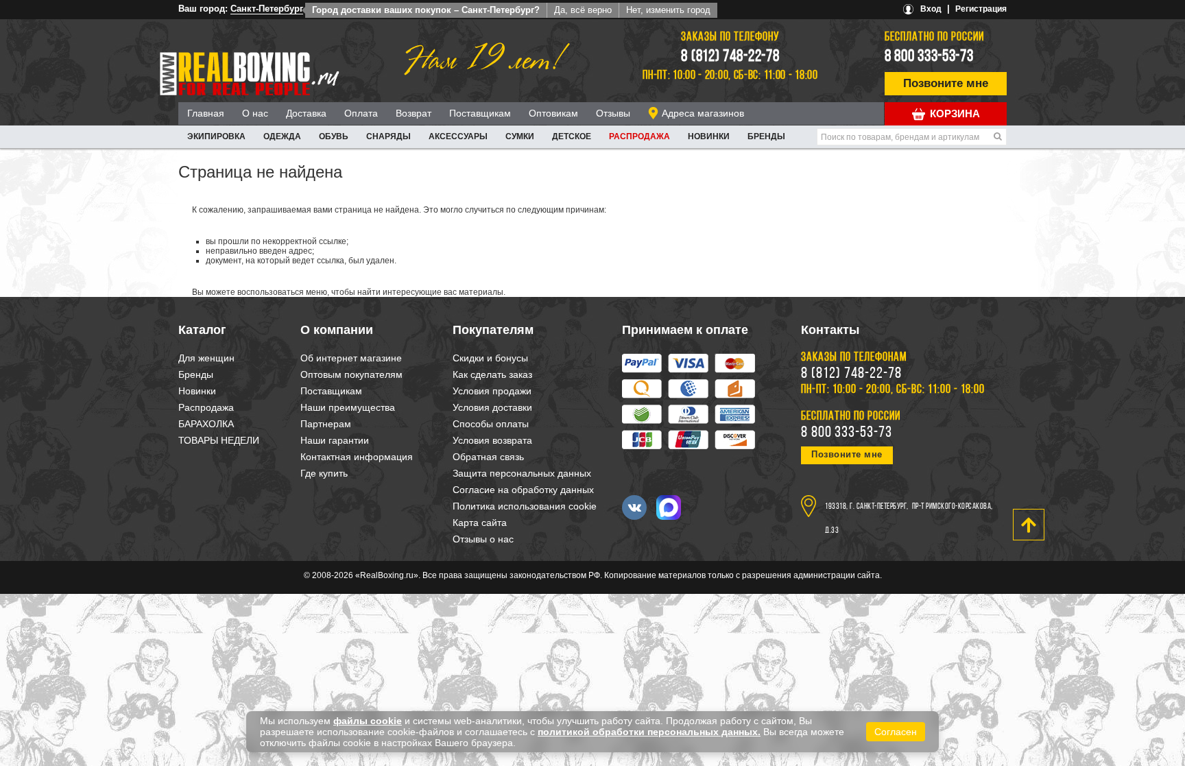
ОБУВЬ (333, 136)
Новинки (709, 136)
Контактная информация (356, 456)
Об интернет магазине (351, 357)
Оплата (361, 113)
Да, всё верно (583, 10)
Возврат (413, 113)
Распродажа (639, 136)
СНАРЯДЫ (388, 136)
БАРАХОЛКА (206, 423)
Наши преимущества (347, 407)
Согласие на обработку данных (523, 489)
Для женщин (206, 357)
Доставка (306, 113)
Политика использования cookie (525, 506)
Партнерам (325, 423)
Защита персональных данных (522, 473)
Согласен (895, 731)
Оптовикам (553, 113)
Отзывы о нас (483, 539)
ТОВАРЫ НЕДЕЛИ (218, 440)
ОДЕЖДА (282, 136)
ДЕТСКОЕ (571, 136)
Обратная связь (488, 456)
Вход (931, 9)
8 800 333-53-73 (929, 57)
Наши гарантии (334, 440)
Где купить (324, 473)
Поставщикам (480, 113)
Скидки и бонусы (490, 357)
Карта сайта (480, 522)
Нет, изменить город (668, 10)
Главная (205, 113)
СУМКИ (519, 136)
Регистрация (981, 9)
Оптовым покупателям (351, 374)
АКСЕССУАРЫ (458, 136)
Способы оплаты (491, 423)
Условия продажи (492, 390)
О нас (255, 113)
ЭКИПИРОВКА (216, 136)
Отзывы (613, 113)
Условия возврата (492, 440)
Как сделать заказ (492, 374)
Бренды (766, 136)
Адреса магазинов (703, 113)
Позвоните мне (945, 83)
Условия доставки (492, 407)
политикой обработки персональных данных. (649, 731)
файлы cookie (367, 720)
